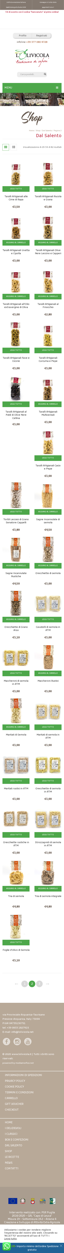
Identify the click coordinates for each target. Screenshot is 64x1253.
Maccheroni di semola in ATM (16, 683)
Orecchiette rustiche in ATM (16, 844)
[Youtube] (28, 1042)
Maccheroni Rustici (48, 681)
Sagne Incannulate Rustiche (16, 575)
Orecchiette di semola (48, 573)
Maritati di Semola (16, 734)
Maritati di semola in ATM (48, 736)
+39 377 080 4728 (36, 42)
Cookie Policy (14, 1087)
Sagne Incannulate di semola (48, 521)
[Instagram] (17, 1042)
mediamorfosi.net (25, 1063)
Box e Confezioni (16, 1140)
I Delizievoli (13, 1128)
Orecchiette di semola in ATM (48, 790)
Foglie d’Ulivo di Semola (16, 950)
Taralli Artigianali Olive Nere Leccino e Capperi (48, 252)
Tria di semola (16, 896)
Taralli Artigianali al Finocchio (48, 306)
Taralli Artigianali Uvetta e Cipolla (16, 252)
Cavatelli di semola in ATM (48, 629)
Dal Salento (47, 131)
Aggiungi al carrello (16, 243)
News (8, 1163)
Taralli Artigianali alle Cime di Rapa (16, 198)
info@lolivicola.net (22, 1032)
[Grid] (5, 147)
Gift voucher (14, 1104)
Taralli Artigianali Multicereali (48, 413)
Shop (38, 131)
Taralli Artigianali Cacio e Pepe (48, 467)
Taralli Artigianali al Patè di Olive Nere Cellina (16, 415)
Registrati (41, 35)
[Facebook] (6, 1042)
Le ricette (12, 1157)
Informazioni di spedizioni (23, 1075)
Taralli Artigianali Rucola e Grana (48, 198)
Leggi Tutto (16, 189)
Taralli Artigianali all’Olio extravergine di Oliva (16, 306)
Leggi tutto (10, 1239)
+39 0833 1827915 (18, 1027)
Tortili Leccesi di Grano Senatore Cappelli (16, 521)
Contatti (11, 1168)
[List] (13, 147)
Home (31, 131)
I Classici (11, 1134)
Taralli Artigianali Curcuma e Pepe (48, 360)
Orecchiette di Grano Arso (16, 629)
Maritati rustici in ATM (16, 788)
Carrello (11, 1098)
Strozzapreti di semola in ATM (48, 844)
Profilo (22, 35)
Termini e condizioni (19, 1092)
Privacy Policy (15, 1081)
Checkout (12, 1110)
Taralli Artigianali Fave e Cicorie (16, 360)
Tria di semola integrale (48, 896)
